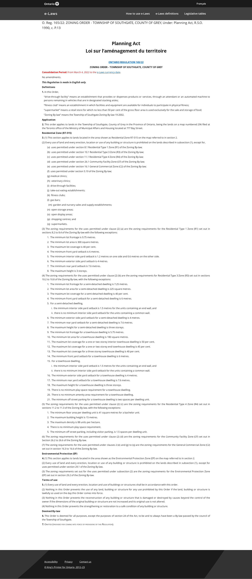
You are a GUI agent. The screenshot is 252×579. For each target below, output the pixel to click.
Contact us (85, 561)
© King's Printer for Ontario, (64, 567)
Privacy (68, 561)
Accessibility (51, 561)
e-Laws (50, 14)
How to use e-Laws (138, 13)
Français (201, 3)
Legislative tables (195, 13)
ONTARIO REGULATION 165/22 (126, 62)
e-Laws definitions (167, 13)
